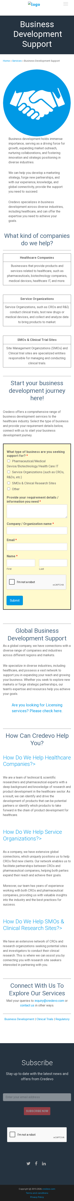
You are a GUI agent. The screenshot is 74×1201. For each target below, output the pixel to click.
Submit (15, 600)
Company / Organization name (30, 524)
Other (16, 489)
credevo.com (48, 1189)
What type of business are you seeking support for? (36, 454)
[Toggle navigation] (65, 4)
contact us (27, 1005)
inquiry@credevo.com (49, 1001)
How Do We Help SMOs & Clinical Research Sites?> (33, 924)
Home (6, 60)
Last (41, 568)
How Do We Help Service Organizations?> (32, 835)
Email (12, 540)
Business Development (19, 1019)
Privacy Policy (37, 1197)
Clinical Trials (45, 1019)
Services (17, 60)
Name (12, 556)
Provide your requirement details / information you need (32, 499)
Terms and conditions (37, 1193)
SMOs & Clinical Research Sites (34, 483)
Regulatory (62, 1019)
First (9, 568)
